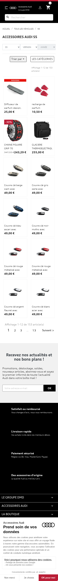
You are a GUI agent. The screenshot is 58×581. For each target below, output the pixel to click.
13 (34, 330)
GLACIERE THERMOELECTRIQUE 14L (42, 148)
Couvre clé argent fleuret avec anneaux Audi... (14, 310)
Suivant (48, 330)
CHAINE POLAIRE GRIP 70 (13, 146)
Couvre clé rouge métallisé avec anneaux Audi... (13, 270)
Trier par (18, 59)
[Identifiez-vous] (40, 7)
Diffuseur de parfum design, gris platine (12, 108)
